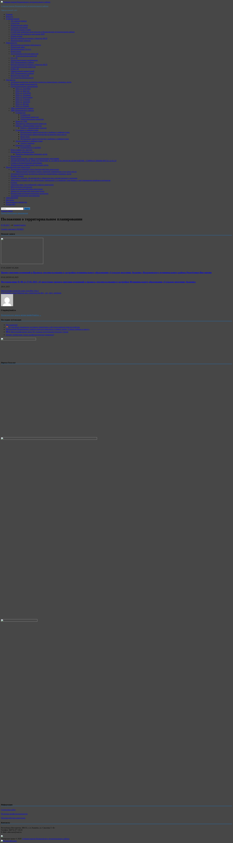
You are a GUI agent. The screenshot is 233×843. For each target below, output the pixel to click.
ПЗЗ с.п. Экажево (23, 102)
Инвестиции (16, 51)
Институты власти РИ (20, 75)
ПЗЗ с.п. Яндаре (22, 104)
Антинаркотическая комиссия (23, 67)
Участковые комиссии (29, 117)
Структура (15, 23)
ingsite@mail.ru (20, 225)
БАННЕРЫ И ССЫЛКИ (30, 148)
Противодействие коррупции (18, 167)
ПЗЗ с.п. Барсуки (23, 91)
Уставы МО (10, 204)
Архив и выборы (27, 143)
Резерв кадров (16, 36)
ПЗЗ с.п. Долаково (23, 95)
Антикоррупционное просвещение (25, 196)
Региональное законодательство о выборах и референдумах (45, 132)
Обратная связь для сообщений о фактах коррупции (32, 185)
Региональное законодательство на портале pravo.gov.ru (43, 134)
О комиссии (20, 113)
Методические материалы (21, 187)
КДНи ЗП (15, 69)
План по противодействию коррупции (27, 189)
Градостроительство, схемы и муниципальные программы (35, 158)
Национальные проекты (21, 41)
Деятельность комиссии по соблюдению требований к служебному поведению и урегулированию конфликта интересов (60, 180)
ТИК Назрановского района (22, 110)
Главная (9, 14)
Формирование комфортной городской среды (29, 165)
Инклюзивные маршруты (16, 202)
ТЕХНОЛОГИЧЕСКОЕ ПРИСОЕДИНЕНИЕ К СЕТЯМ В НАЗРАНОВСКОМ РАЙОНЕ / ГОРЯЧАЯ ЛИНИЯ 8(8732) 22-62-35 (63, 161)
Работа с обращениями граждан (29, 126)
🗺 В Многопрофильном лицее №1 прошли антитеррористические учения (37, 332)
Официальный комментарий (22, 71)
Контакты (10, 200)
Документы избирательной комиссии (31, 124)
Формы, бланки (17, 176)
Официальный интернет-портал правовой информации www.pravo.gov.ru (46, 172)
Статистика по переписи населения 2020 (28, 34)
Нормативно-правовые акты (22, 152)
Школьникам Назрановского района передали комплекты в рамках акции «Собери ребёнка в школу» (48, 329)
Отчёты (14, 182)
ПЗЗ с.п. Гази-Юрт (23, 93)
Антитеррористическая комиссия (24, 54)
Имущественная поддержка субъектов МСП (29, 38)
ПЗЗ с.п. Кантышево (24, 97)
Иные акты (25, 137)
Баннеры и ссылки (23, 145)
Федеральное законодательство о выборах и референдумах (44, 139)
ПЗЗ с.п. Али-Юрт (23, 89)
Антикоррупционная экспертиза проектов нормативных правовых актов (41, 82)
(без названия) (12, 325)
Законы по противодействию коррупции (27, 191)
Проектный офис (18, 47)
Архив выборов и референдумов (29, 141)
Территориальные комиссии (32, 119)
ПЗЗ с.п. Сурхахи (23, 100)
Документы (10, 80)
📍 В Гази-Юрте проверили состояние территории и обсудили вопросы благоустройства (43, 327)
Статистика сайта (8, 810)
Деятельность (11, 43)
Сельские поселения (19, 27)
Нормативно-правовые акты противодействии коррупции (35, 169)
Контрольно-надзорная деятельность (26, 45)
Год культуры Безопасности (22, 78)
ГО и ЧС (14, 58)
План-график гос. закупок (21, 150)
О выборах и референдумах (27, 130)
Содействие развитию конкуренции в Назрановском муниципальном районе (43, 32)
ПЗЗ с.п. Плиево (22, 106)
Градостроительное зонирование (24, 60)
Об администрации (19, 21)
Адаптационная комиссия (26, 56)
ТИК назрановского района (22, 108)
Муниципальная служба (21, 30)
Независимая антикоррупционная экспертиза (29, 193)
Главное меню (7, 211)
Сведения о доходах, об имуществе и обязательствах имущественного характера (44, 178)
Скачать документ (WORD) (12, 229)
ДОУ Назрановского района (22, 62)
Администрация (12, 19)
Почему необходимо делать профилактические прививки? (30, 335)
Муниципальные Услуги (21, 49)
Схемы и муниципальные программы (26, 163)
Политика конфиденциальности (24, 84)
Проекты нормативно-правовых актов (31, 154)
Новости (9, 17)
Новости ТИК (21, 121)
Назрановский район (19, 25)
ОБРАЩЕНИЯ (12, 198)
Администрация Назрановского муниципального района (24, 6)
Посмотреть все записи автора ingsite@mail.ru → (21, 315)
